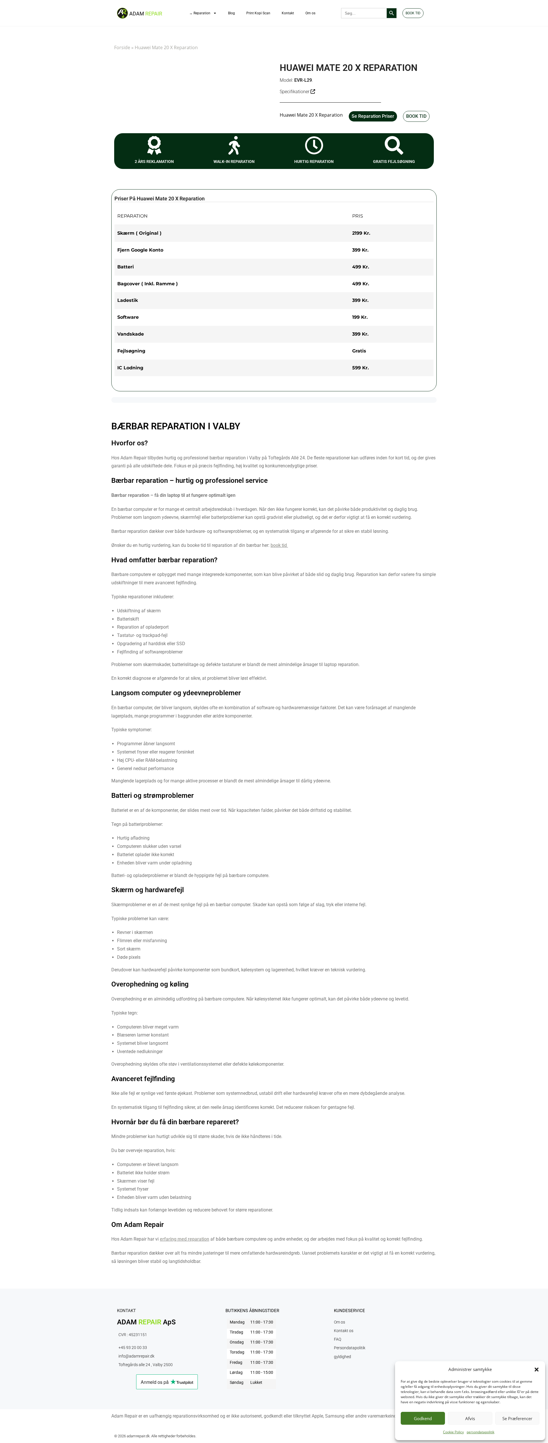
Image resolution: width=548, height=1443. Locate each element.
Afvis (470, 1418)
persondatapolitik (480, 1432)
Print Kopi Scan (258, 13)
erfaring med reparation (184, 1239)
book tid (279, 545)
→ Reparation (199, 13)
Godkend (423, 1418)
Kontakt (288, 13)
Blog (231, 13)
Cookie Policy (453, 1432)
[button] (536, 1369)
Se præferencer (517, 1418)
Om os (310, 13)
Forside (122, 47)
